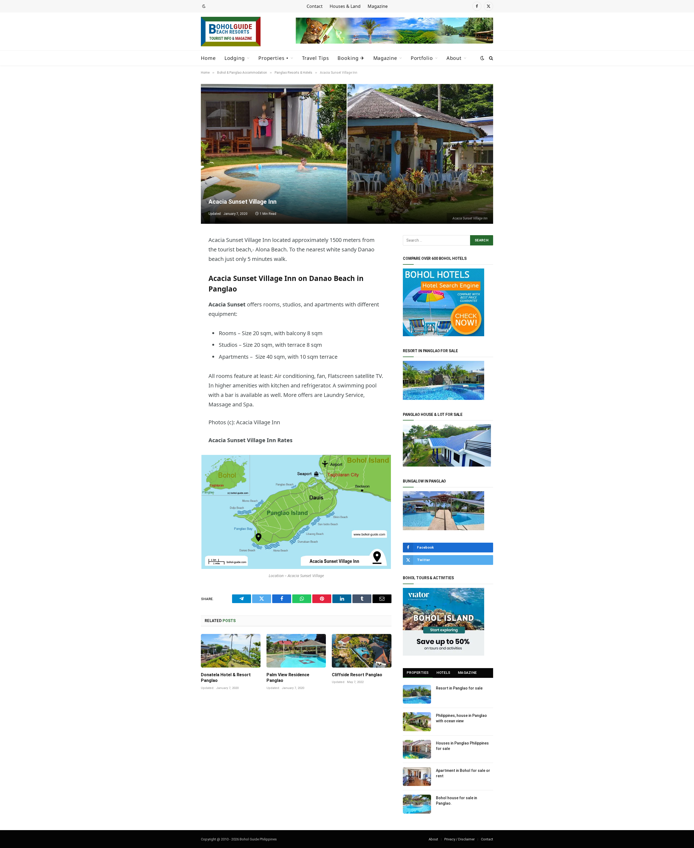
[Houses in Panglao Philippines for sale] (417, 749)
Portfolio (422, 58)
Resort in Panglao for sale (459, 688)
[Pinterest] (181, 322)
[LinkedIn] (181, 308)
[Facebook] (181, 281)
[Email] (181, 336)
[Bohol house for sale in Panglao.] (417, 804)
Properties (418, 673)
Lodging (234, 58)
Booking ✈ (351, 58)
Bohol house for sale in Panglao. (456, 800)
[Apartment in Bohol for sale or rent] (417, 776)
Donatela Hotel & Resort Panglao (226, 677)
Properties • (273, 58)
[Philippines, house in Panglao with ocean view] (417, 721)
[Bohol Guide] (231, 31)
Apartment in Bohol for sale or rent (463, 773)
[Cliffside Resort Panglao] (361, 651)
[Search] (490, 58)
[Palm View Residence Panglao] (296, 651)
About (454, 58)
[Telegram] (181, 253)
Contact (315, 6)
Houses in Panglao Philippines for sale (462, 746)
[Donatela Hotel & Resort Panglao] (231, 651)
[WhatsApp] (181, 294)
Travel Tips (315, 58)
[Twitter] (181, 267)
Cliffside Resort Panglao (357, 674)
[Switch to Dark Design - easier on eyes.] (203, 6)
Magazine (378, 6)
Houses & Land (345, 6)
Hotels (443, 673)
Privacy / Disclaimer (459, 839)
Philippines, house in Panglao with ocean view (461, 718)
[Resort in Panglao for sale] (417, 694)
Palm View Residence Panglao (287, 677)
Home (208, 58)
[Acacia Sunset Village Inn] (347, 154)
